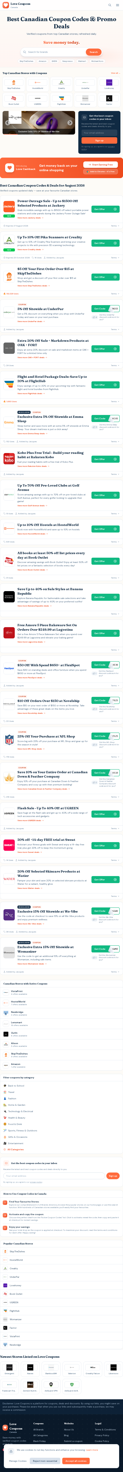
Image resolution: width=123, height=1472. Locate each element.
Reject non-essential (45, 1461)
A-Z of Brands (41, 1205)
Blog (66, 1435)
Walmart (82, 61)
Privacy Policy (102, 1435)
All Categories (40, 1435)
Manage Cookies (18, 1461)
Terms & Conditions (105, 1429)
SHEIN (54, 61)
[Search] (110, 5)
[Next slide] (70, 122)
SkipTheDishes (26, 61)
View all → (115, 73)
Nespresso (67, 61)
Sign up (99, 140)
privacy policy (36, 1182)
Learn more (92, 1449)
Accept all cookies (76, 1461)
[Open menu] (117, 5)
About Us (69, 1429)
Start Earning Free (102, 164)
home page (95, 1205)
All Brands (38, 1429)
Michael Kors (97, 61)
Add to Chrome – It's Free (102, 171)
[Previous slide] (7, 122)
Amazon (42, 61)
